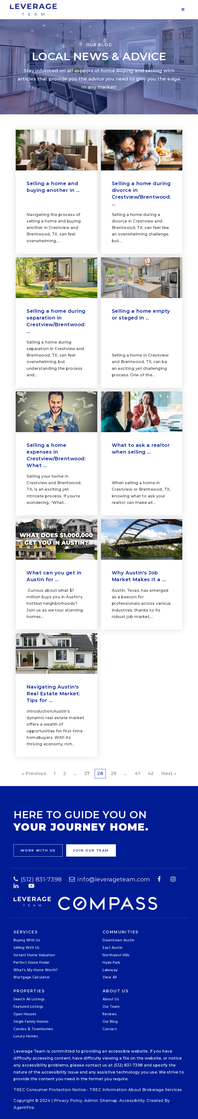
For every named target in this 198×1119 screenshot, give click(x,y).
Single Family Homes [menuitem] (31, 1022)
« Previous (34, 773)
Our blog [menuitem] (110, 1022)
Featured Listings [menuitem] (28, 1007)
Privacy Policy (68, 1100)
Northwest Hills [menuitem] (116, 955)
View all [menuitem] (110, 977)
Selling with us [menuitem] (27, 948)
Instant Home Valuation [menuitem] (34, 955)
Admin (91, 1100)
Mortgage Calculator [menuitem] (32, 977)
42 (151, 773)
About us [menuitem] (111, 999)
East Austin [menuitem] (113, 948)
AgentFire (24, 1107)
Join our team (91, 850)
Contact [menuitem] (110, 1029)
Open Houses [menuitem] (25, 1014)
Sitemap (108, 1100)
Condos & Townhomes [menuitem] (33, 1029)
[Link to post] (56, 150)
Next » (168, 773)
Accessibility (132, 1100)
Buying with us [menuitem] (27, 940)
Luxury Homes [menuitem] (26, 1036)
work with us (38, 850)
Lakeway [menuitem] (110, 970)
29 (114, 773)
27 (87, 773)
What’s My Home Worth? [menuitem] (36, 970)
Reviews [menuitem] (110, 1014)
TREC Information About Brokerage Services (136, 1089)
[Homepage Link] (33, 9)
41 (137, 773)
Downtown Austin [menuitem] (118, 940)
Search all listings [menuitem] (29, 999)
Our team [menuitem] (111, 1007)
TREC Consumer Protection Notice (50, 1089)
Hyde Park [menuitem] (111, 963)
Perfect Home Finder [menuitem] (32, 963)
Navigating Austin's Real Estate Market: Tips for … (53, 693)
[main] (99, 393)
